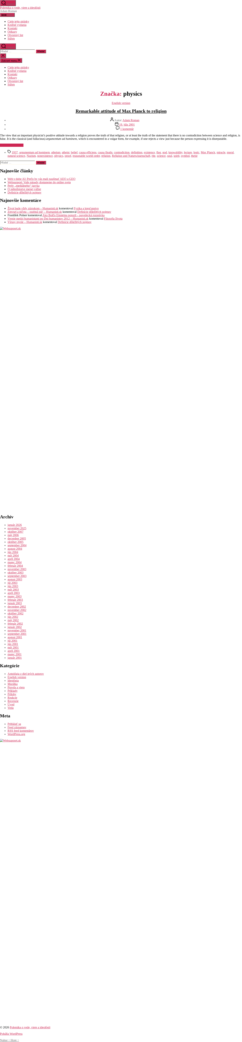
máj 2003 (13, 589)
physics (58, 155)
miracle (221, 152)
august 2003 (15, 579)
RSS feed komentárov (21, 730)
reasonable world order (86, 155)
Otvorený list (15, 35)
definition (136, 152)
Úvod (11, 704)
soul (169, 155)
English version (121, 103)
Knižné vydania (17, 24)
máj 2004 (13, 555)
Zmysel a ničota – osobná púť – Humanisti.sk (35, 211)
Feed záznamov (17, 727)
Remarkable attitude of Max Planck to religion (121, 111)
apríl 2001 (14, 650)
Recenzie (13, 701)
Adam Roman (131, 120)
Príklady (13, 690)
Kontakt (12, 28)
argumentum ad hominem (34, 152)
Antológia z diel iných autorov (26, 673)
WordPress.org (16, 734)
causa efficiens (87, 152)
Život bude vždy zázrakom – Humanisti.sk (33, 208)
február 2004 (15, 565)
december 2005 (17, 538)
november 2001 (17, 630)
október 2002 (15, 613)
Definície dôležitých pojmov (24, 192)
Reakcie (12, 697)
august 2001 (15, 637)
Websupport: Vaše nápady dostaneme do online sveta (39, 182)
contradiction (122, 152)
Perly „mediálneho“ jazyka (24, 185)
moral (230, 152)
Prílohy (12, 694)
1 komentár (127, 129)
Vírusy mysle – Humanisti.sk (25, 222)
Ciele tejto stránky (18, 21)
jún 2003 (13, 586)
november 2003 (17, 569)
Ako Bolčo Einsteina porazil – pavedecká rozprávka (73, 215)
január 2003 (15, 603)
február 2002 (15, 623)
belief (74, 152)
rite (153, 155)
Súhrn (11, 38)
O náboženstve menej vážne (24, 189)
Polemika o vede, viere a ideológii (20, 7)
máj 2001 (13, 647)
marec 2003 (15, 596)
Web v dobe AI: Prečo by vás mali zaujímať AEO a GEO (41, 178)
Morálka (13, 684)
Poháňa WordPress (11, 1033)
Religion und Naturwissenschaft (131, 155)
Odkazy (12, 31)
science (161, 155)
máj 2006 (13, 535)
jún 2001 (13, 644)
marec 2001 (15, 654)
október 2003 (15, 572)
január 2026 (15, 524)
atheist (65, 152)
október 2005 (15, 542)
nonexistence (45, 155)
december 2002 (17, 606)
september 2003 (17, 576)
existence (149, 152)
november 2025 (17, 528)
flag (158, 152)
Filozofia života (113, 218)
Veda (11, 707)
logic (196, 152)
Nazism (31, 155)
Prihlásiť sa (14, 724)
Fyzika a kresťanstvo (86, 208)
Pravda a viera (16, 687)
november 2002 (17, 610)
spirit (176, 155)
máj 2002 (13, 620)
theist (194, 155)
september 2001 (17, 633)
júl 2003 (12, 582)
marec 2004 (15, 562)
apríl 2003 (14, 593)
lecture (188, 152)
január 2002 (15, 627)
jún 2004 (13, 552)
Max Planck (208, 152)
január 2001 (15, 657)
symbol (185, 155)
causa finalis (105, 152)
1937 (15, 152)
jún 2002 (13, 616)
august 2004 (15, 548)
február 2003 (15, 599)
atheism (55, 152)
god (164, 152)
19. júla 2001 (127, 124)
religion (105, 155)
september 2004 (17, 545)
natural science (16, 155)
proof (68, 155)
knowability (175, 152)
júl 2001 (12, 640)
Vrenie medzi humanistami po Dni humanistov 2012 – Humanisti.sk (48, 218)
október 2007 (15, 531)
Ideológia (13, 680)
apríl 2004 (14, 559)
